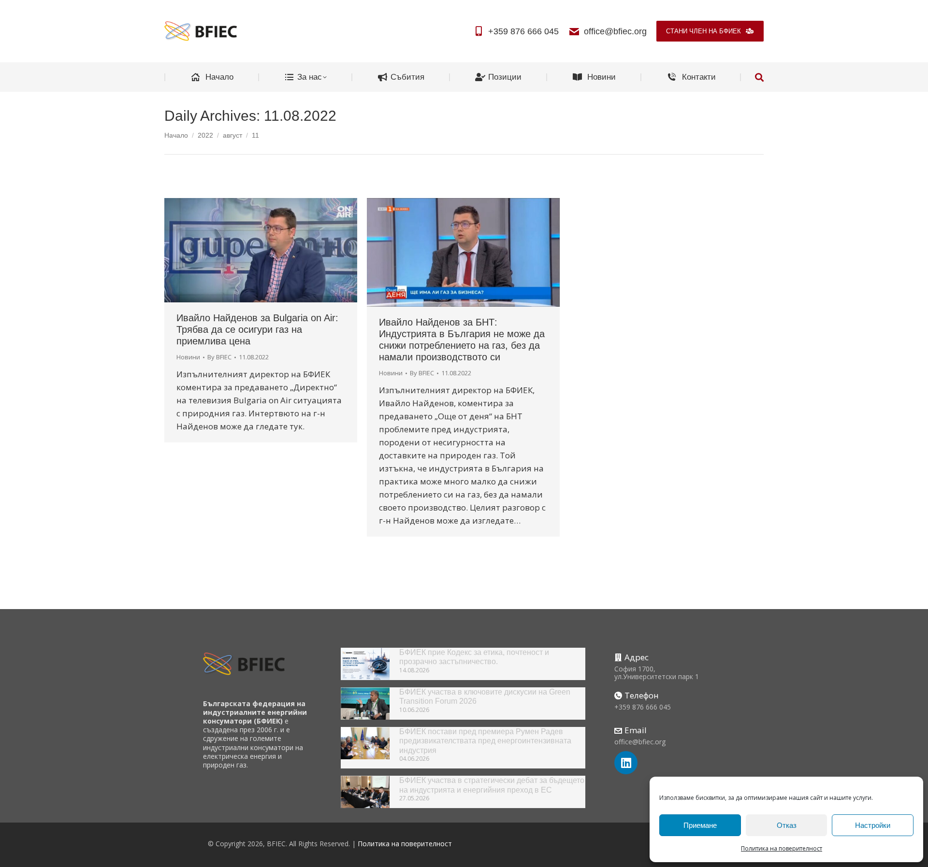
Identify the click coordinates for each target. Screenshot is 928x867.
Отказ (787, 825)
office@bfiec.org (615, 31)
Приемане (700, 825)
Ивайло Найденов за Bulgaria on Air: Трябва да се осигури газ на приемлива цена (257, 329)
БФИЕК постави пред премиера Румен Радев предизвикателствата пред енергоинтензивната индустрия (485, 740)
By (219, 357)
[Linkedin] (626, 762)
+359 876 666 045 (523, 31)
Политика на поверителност (781, 848)
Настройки (872, 825)
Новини (188, 357)
